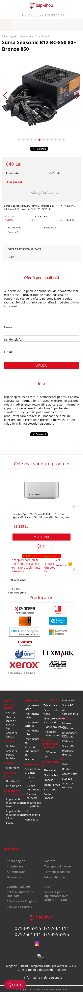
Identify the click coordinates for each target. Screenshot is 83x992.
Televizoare (50, 705)
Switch (66, 764)
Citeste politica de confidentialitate (42, 970)
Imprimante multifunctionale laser (14, 802)
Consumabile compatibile (33, 804)
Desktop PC (13, 781)
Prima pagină (9, 36)
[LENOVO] (24, 621)
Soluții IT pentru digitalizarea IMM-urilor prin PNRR (57, 896)
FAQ (47, 887)
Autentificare (16, 872)
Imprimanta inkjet (32, 715)
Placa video (50, 770)
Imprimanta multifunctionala (13, 792)
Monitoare (12, 768)
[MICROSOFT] (58, 632)
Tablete (10, 746)
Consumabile (31, 764)
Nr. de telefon (13, 339)
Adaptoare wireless (68, 785)
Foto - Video (49, 700)
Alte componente (70, 711)
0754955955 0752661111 (43, 15)
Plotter (10, 823)
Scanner (30, 759)
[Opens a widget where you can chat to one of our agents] (15, 985)
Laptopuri (12, 712)
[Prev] (6, 95)
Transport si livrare (57, 866)
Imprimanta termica (32, 723)
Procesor (49, 780)
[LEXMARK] (58, 654)
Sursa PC (45, 36)
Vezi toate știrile (17, 592)
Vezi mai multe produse (21, 673)
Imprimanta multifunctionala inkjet (14, 814)
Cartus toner (31, 779)
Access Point (70, 774)
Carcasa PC (69, 700)
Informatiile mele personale (43, 977)
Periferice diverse (68, 752)
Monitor (9, 763)
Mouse (66, 723)
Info (11, 257)
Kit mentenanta (32, 813)
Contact (49, 861)
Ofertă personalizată (24, 249)
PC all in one (13, 786)
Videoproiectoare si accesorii (52, 720)
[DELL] (24, 632)
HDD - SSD (50, 789)
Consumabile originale (33, 770)
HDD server (50, 752)
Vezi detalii (41, 537)
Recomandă (14, 227)
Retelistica (67, 759)
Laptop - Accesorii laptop (10, 704)
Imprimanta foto (32, 732)
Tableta (9, 741)
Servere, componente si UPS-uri (50, 743)
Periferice (66, 718)
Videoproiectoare (53, 727)
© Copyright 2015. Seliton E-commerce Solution (41, 989)
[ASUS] (58, 665)
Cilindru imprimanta (34, 787)
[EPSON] (24, 654)
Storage (67, 778)
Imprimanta (31, 700)
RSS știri (15, 588)
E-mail (8, 352)
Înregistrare (15, 866)
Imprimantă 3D (32, 740)
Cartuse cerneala (32, 796)
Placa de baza (52, 775)
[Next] (76, 95)
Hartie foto (31, 819)
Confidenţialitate (18, 887)
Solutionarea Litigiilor (21, 901)
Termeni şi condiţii (57, 872)
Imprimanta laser (32, 707)
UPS (46, 757)
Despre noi (14, 877)
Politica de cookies (19, 907)
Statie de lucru (10, 774)
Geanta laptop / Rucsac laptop (11, 722)
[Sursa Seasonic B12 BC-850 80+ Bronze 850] (41, 95)
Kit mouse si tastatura (69, 734)
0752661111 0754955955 (42, 934)
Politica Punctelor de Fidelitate (21, 894)
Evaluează (50, 227)
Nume (8, 327)
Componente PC (28, 36)
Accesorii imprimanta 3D (32, 751)
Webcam (67, 741)
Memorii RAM (52, 784)
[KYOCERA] (24, 610)
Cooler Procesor (49, 796)
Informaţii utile (54, 877)
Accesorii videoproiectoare (53, 733)
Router (66, 769)
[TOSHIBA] (58, 610)
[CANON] (24, 643)
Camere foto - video (52, 711)
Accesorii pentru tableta (11, 754)
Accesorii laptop (11, 734)
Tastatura (68, 728)
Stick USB (68, 746)
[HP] (58, 621)
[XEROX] (24, 664)
